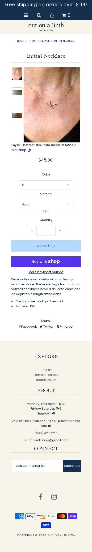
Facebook (29, 326)
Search (46, 370)
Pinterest (66, 326)
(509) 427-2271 (46, 433)
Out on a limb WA (61, 535)
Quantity (46, 220)
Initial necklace (39, 41)
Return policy (46, 379)
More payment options (46, 272)
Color (46, 174)
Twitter (48, 326)
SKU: (46, 211)
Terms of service (46, 374)
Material (46, 194)
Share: (46, 320)
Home (20, 41)
